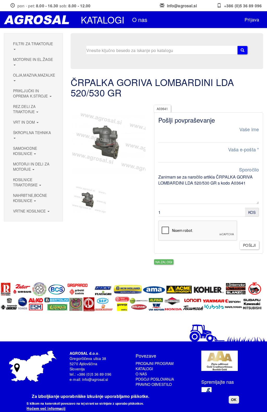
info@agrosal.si (182, 6)
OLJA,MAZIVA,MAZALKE (34, 75)
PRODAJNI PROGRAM (155, 363)
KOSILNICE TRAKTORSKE (26, 182)
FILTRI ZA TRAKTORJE (33, 43)
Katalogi (102, 19)
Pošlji (249, 245)
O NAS (141, 373)
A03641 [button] (162, 108)
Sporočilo (249, 170)
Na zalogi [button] (163, 262)
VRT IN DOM (24, 122)
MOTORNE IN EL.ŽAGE (33, 59)
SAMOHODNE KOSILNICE (25, 151)
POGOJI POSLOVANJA (155, 379)
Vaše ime (249, 129)
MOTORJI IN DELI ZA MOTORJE (31, 166)
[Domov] (38, 19)
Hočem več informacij (46, 408)
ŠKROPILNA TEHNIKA (32, 132)
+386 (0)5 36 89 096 (243, 6)
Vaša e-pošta (243, 149)
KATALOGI (144, 368)
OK (233, 400)
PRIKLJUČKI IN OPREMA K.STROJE (31, 93)
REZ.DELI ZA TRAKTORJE (24, 109)
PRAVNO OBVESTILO (154, 384)
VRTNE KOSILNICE (30, 211)
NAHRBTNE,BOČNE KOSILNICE (30, 198)
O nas (140, 19)
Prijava (252, 19)
